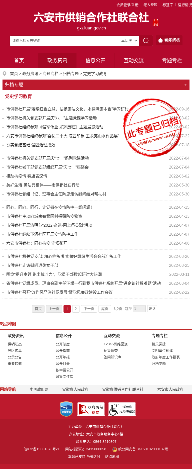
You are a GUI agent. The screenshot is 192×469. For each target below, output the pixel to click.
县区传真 (15, 351)
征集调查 (111, 351)
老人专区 (151, 5)
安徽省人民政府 (75, 389)
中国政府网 (39, 389)
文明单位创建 (162, 351)
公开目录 (63, 364)
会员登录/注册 (127, 5)
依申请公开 (64, 370)
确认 (152, 308)
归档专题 (71, 74)
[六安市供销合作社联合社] (92, 21)
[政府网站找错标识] (91, 409)
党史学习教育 (95, 74)
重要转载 (15, 364)
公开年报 (63, 357)
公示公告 (15, 357)
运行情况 (185, 5)
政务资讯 (57, 60)
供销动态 (15, 344)
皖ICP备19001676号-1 (41, 449)
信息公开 (96, 60)
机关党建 (159, 344)
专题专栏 (172, 60)
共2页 (118, 309)
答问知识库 (112, 357)
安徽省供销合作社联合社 (123, 389)
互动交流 (134, 60)
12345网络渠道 (116, 344)
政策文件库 (64, 376)
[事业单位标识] (66, 409)
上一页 (54, 309)
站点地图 (112, 457)
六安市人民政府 (170, 389)
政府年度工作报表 (166, 357)
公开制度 (63, 344)
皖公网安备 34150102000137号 (143, 449)
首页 (19, 60)
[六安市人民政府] (155, 21)
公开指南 (63, 351)
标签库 (167, 5)
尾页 (104, 309)
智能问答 (172, 40)
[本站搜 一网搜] (129, 41)
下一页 (89, 309)
